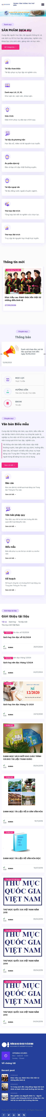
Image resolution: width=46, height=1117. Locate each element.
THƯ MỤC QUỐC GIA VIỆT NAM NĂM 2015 (21, 911)
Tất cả (4, 622)
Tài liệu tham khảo (13, 68)
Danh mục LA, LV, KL (13, 92)
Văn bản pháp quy (15, 515)
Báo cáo (9, 483)
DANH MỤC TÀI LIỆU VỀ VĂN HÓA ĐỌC (22, 858)
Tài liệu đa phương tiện (15, 139)
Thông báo (23, 337)
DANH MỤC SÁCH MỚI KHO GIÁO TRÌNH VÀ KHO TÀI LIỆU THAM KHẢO (22, 758)
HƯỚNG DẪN (21, 390)
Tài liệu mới (22, 622)
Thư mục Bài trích (12, 211)
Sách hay (12, 622)
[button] (40, 290)
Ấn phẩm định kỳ (12, 163)
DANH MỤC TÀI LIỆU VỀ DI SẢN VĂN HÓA (23, 811)
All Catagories (9, 47)
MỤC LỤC (19, 378)
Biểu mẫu (10, 547)
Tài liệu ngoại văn (12, 187)
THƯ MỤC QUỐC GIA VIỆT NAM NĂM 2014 (21, 962)
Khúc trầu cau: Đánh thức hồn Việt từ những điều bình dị (23, 299)
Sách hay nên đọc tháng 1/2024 (18, 662)
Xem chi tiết (9, 465)
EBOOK (18, 402)
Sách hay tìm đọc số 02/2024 (17, 637)
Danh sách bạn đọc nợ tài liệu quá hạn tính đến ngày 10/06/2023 (32, 352)
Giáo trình (9, 116)
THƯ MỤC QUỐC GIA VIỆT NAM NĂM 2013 (21, 1013)
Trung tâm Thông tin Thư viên (23, 4)
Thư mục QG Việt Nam (11, 625)
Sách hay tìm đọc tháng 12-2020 (18, 704)
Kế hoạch (10, 579)
